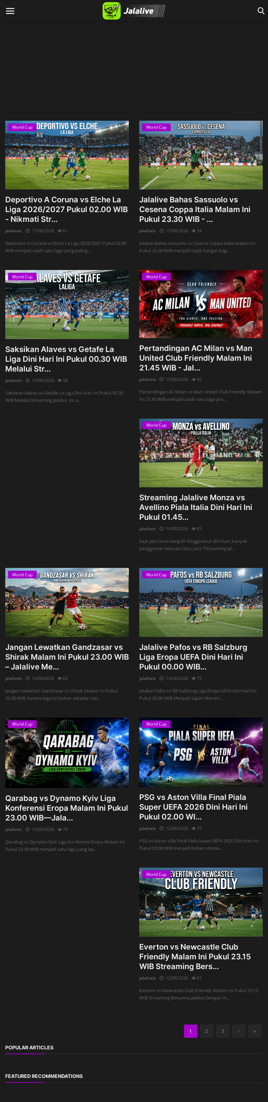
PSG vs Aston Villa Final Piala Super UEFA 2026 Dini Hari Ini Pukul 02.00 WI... (193, 807)
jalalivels (13, 231)
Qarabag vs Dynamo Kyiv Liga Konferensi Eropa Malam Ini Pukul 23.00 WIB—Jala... (66, 808)
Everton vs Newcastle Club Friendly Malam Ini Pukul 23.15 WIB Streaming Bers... (195, 956)
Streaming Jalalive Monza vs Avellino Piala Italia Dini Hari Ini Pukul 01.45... (195, 507)
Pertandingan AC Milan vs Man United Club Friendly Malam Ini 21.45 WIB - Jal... (195, 358)
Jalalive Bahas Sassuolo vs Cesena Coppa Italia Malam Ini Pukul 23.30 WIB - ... (195, 209)
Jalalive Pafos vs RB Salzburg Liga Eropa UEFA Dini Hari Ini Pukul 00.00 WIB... (193, 657)
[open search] (259, 11)
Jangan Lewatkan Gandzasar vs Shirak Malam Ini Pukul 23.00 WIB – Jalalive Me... (67, 657)
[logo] (134, 11)
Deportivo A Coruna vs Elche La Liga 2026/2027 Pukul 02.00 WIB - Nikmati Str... (66, 209)
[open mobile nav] (10, 11)
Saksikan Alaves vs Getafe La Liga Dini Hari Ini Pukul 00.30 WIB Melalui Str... (66, 359)
